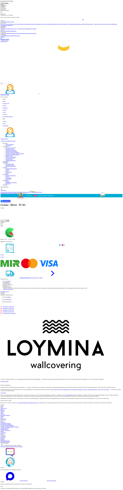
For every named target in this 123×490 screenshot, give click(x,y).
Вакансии (3, 36)
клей (102, 389)
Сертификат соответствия (8, 308)
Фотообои (3, 410)
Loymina (7, 282)
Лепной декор (4, 408)
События (5, 167)
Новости (2, 31)
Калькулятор (33, 33)
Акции (14, 31)
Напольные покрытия (5, 415)
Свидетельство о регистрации (9, 313)
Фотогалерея (11, 21)
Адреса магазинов (4, 21)
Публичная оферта (19, 446)
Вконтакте (43, 19)
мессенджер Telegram (51, 480)
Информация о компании (9, 35)
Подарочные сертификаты (34, 24)
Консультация (6, 201)
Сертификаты (28, 33)
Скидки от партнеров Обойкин (47, 24)
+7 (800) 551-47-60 (5, 40)
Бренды (23, 33)
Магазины (3, 437)
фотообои (66, 389)
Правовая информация (8, 25)
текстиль (85, 389)
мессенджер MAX (24, 480)
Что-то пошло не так (108, 24)
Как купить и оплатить (6, 24)
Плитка (2, 416)
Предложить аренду (13, 28)
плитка (98, 389)
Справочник (6, 174)
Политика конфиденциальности (8, 446)
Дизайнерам (3, 26)
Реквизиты (17, 35)
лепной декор (57, 389)
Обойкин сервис (89, 24)
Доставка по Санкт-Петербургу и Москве (63, 24)
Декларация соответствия (8, 306)
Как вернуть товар (15, 24)
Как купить (3, 422)
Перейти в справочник (8, 289)
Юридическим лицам (22, 28)
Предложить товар (5, 28)
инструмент (106, 389)
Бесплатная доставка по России (79, 24)
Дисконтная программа (24, 24)
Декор (2, 413)
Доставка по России (5, 428)
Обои (52, 389)
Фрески (2, 411)
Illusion (9, 297)
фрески (69, 389)
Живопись (9, 299)
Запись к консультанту (99, 24)
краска (61, 389)
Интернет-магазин (5, 39)
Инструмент (3, 418)
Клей (2, 417)
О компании (5, 180)
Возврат (2, 431)
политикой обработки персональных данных (28, 402)
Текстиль (2, 414)
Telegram (2, 19)
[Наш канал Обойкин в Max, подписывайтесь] (1, 38)
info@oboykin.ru (4, 41)
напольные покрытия (92, 389)
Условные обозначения (17, 33)
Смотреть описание (5, 291)
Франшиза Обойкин (31, 28)
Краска (2, 409)
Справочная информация (6, 33)
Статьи (5, 31)
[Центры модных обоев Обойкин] (61, 81)
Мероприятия (10, 31)
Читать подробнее (4, 381)
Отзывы (2, 35)
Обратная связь (9, 159)
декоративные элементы (77, 389)
